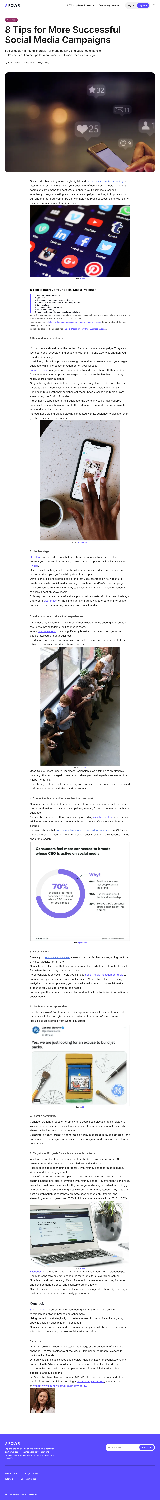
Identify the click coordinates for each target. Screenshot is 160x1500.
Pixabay (83, 1268)
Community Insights (109, 5)
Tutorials (9, 1479)
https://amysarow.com (91, 1381)
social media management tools (104, 974)
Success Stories (28, 1479)
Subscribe (147, 1447)
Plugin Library (31, 1473)
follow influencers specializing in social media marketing (75, 322)
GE (83, 1107)
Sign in (131, 5)
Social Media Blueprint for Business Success (85, 329)
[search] (154, 5)
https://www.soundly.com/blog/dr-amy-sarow (60, 1385)
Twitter (34, 565)
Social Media (11, 20)
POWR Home (11, 1473)
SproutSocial (83, 943)
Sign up (143, 5)
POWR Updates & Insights (80, 5)
